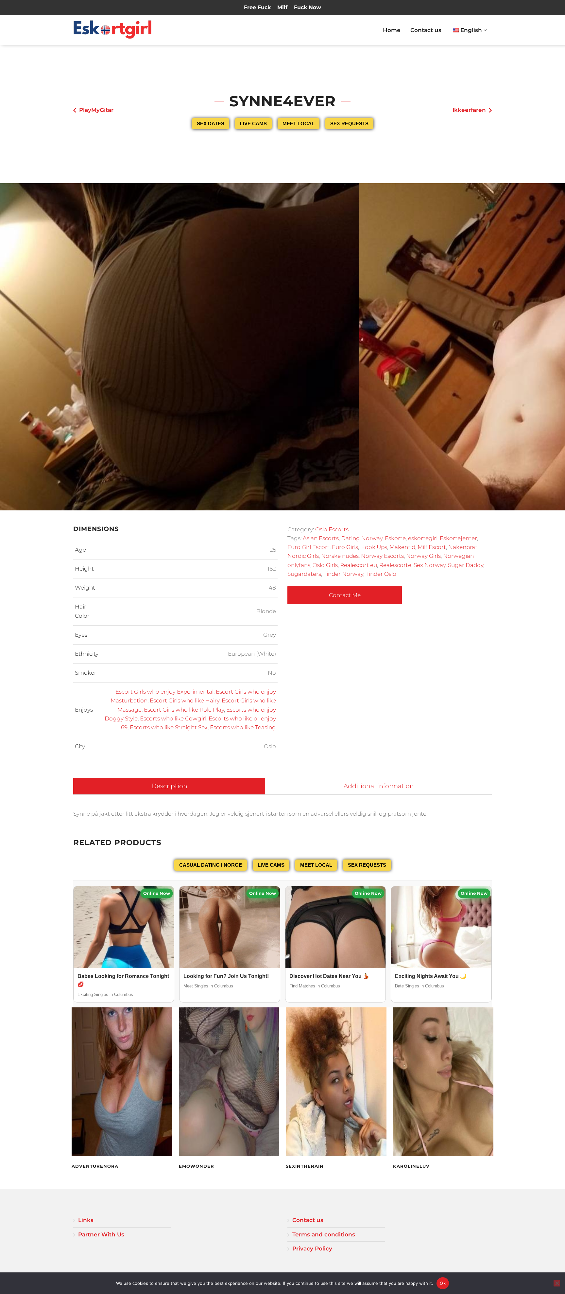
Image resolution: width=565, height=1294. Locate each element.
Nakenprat (462, 547)
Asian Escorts (321, 538)
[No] (557, 1283)
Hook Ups (373, 547)
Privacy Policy (312, 1248)
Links (86, 1220)
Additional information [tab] (379, 786)
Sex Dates (210, 123)
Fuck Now (307, 7)
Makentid (402, 547)
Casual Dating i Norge (210, 865)
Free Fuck (257, 7)
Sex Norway (430, 565)
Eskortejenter (458, 538)
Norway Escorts (382, 556)
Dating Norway (362, 538)
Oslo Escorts (332, 529)
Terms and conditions (323, 1234)
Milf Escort (432, 547)
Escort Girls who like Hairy (184, 700)
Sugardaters (304, 574)
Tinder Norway (343, 574)
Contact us (425, 30)
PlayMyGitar (96, 110)
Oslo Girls (325, 565)
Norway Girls (423, 556)
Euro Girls (345, 547)
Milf (282, 7)
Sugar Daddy (465, 565)
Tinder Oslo (381, 574)
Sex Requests (349, 123)
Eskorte (395, 538)
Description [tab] (169, 786)
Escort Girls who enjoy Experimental (164, 691)
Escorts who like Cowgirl (173, 718)
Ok (443, 1283)
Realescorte (395, 565)
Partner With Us (101, 1234)
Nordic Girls (303, 556)
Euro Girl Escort (308, 547)
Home (392, 30)
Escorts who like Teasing (243, 727)
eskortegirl (422, 538)
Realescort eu (358, 565)
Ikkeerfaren (469, 110)
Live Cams (253, 123)
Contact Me (345, 595)
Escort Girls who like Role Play (184, 709)
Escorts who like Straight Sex (169, 727)
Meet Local (298, 123)
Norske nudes (340, 556)
